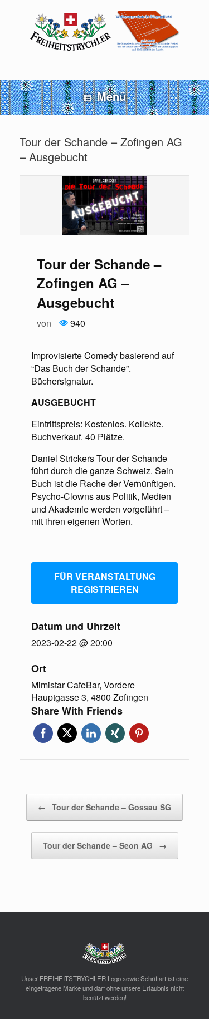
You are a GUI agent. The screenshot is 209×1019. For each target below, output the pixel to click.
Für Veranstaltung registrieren (104, 582)
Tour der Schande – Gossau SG (104, 807)
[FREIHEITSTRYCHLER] (104, 31)
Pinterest (139, 733)
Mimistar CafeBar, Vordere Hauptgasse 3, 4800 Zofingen (89, 691)
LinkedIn (91, 733)
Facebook (43, 733)
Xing (115, 733)
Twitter (67, 733)
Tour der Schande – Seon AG (105, 845)
